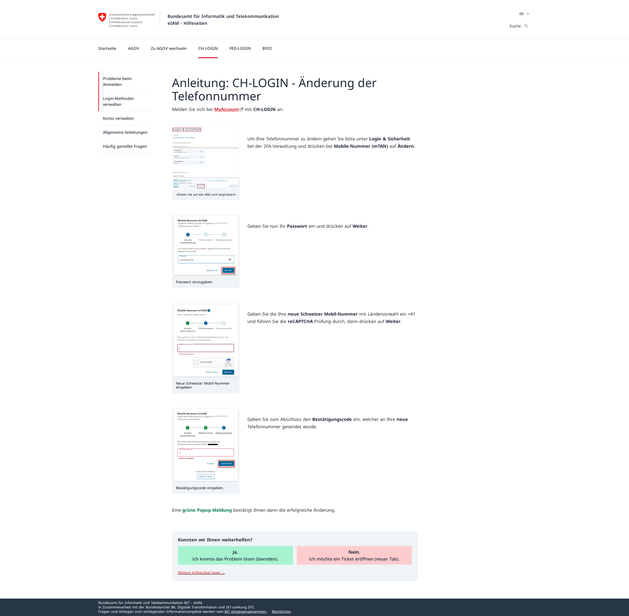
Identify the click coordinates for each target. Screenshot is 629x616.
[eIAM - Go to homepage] (126, 19)
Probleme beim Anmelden (117, 81)
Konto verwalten (118, 118)
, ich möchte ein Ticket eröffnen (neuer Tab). (354, 555)
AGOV (133, 48)
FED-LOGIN (240, 48)
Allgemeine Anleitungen (125, 132)
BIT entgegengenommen (246, 611)
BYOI (267, 48)
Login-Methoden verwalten (118, 101)
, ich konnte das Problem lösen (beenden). (235, 555)
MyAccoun (226, 109)
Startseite (107, 48)
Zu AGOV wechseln (168, 48)
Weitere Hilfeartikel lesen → (201, 572)
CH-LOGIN (208, 48)
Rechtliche (281, 611)
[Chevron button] (528, 14)
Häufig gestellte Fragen (125, 146)
